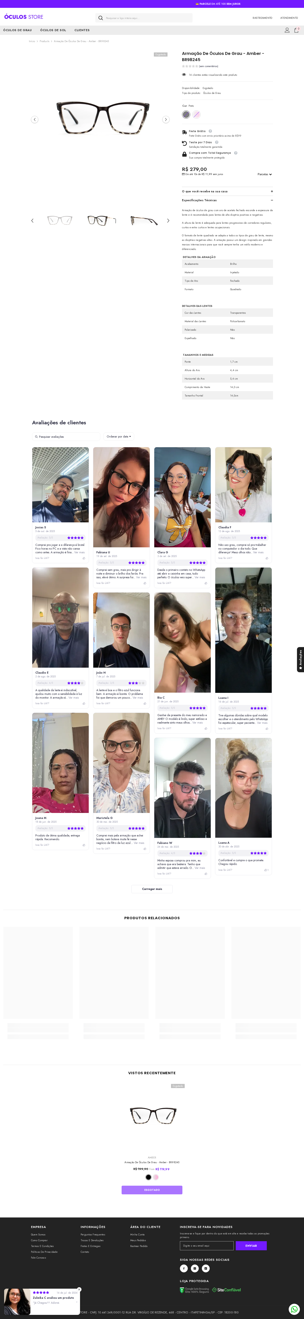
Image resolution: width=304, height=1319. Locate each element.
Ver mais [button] (79, 552)
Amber (152, 1157)
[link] (38, 1030)
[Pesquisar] (144, 17)
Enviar (251, 1246)
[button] (34, 119)
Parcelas (263, 174)
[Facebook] (184, 1268)
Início (32, 41)
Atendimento (289, 18)
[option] (100, 119)
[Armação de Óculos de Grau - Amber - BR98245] (152, 1116)
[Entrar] (287, 30)
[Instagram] (195, 1268)
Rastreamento (262, 18)
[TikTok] (206, 1268)
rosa (156, 1177)
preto (148, 1177)
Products (44, 41)
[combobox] (148, 17)
